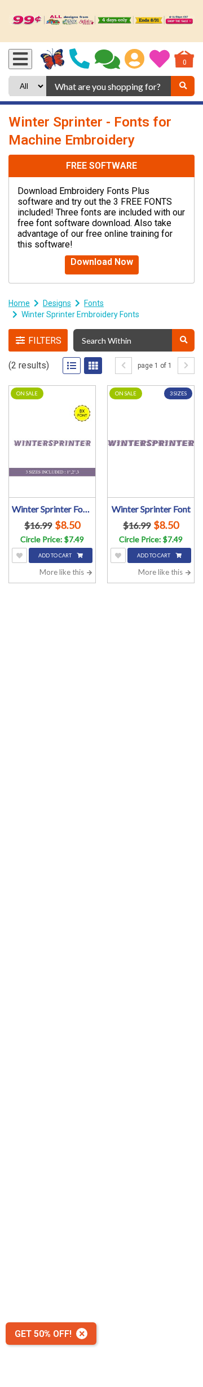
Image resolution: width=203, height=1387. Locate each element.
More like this (62, 572)
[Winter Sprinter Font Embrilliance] (52, 443)
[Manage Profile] (134, 59)
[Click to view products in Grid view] (93, 365)
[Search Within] (183, 340)
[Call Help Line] (79, 59)
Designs (57, 303)
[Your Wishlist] (159, 59)
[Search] (183, 86)
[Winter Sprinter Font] (151, 443)
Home (19, 303)
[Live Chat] (107, 59)
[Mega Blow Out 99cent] (101, 21)
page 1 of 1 (155, 366)
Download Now (101, 261)
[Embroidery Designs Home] (53, 59)
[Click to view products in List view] (72, 365)
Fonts (94, 303)
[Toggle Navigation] (20, 59)
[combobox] (108, 86)
